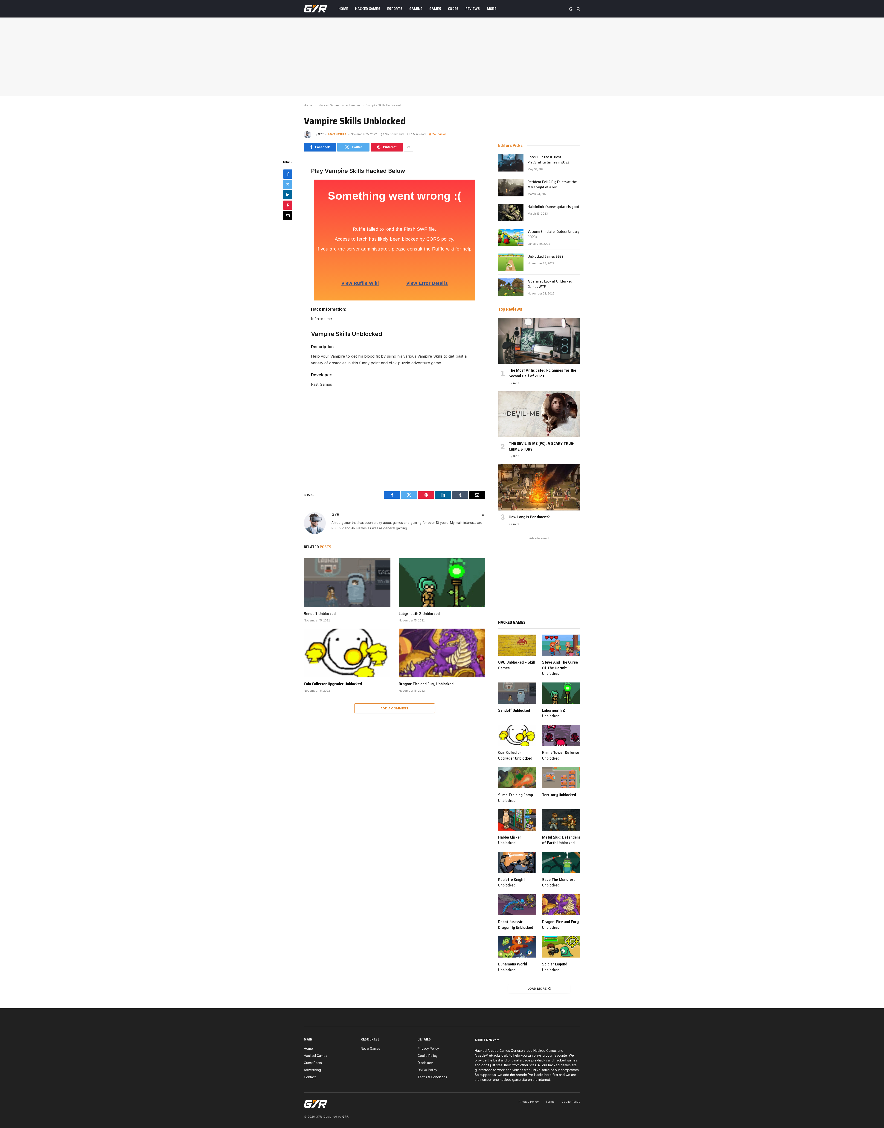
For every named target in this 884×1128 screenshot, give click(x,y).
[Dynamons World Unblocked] (517, 947)
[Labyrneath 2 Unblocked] (442, 582)
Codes (453, 9)
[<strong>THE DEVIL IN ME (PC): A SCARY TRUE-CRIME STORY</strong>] (539, 414)
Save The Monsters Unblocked (558, 882)
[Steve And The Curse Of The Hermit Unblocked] (561, 645)
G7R (321, 134)
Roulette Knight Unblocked (511, 882)
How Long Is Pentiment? (529, 517)
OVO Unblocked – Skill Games (516, 665)
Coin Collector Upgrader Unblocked (333, 684)
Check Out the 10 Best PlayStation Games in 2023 (548, 159)
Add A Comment (395, 708)
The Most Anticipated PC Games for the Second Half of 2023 (542, 373)
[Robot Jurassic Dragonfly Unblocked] (517, 904)
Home (343, 9)
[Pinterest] (287, 205)
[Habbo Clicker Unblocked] (517, 820)
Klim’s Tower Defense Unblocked (560, 755)
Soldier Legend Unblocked (554, 967)
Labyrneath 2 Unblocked (419, 613)
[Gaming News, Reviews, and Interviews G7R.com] (315, 9)
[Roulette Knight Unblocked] (517, 862)
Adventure (337, 134)
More (491, 9)
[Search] (578, 9)
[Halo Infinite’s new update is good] (510, 212)
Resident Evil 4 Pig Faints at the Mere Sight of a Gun (552, 184)
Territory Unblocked (559, 795)
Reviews (472, 9)
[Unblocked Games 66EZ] (510, 262)
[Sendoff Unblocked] (347, 582)
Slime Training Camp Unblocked (515, 797)
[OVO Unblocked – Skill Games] (517, 645)
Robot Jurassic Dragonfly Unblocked (515, 924)
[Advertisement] (442, 56)
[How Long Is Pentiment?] (539, 487)
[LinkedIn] (287, 194)
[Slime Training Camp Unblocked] (517, 777)
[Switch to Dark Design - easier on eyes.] (571, 9)
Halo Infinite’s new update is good (553, 207)
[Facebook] (287, 174)
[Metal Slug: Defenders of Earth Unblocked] (561, 820)
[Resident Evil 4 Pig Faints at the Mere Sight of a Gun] (510, 187)
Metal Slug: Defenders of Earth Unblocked (561, 840)
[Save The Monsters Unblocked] (561, 862)
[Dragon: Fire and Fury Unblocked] (442, 653)
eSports (394, 9)
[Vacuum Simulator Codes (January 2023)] (510, 237)
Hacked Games (367, 9)
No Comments (394, 134)
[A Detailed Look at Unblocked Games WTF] (510, 287)
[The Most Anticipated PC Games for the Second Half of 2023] (539, 341)
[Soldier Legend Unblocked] (561, 947)
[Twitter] (287, 184)
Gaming (415, 9)
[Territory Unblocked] (561, 777)
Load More (537, 988)
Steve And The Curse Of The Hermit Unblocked (560, 667)
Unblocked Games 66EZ (546, 256)
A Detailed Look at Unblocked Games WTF (550, 284)
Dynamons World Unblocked (512, 967)
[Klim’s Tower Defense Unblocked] (561, 735)
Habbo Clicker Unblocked (509, 840)
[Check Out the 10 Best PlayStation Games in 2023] (510, 163)
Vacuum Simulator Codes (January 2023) (553, 234)
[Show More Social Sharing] (408, 147)
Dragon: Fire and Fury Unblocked (426, 684)
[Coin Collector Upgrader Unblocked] (347, 653)
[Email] (287, 215)
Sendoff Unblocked (320, 613)
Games (435, 9)
